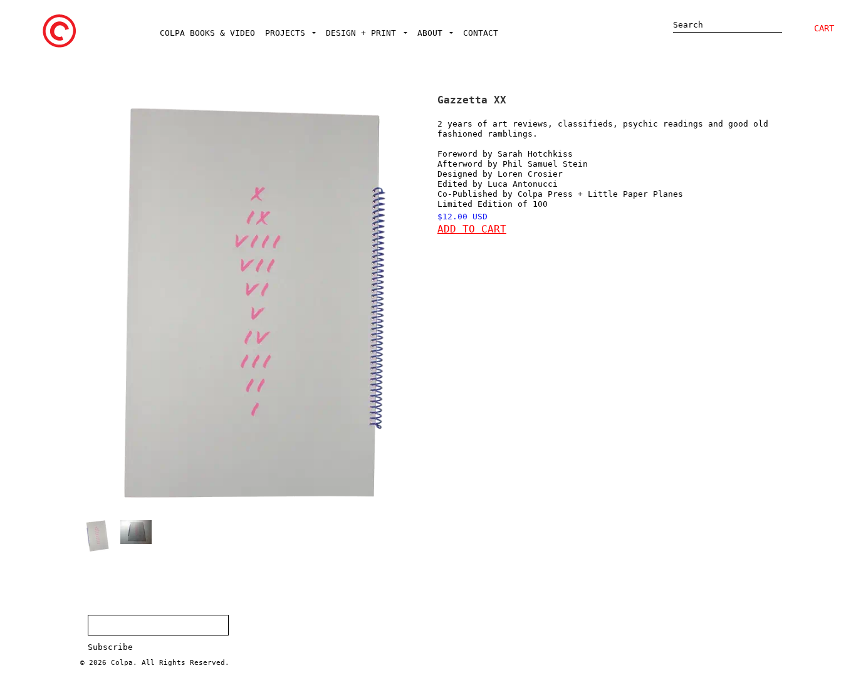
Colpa (122, 663)
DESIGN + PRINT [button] (363, 33)
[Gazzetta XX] (97, 536)
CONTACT (480, 33)
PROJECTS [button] (287, 33)
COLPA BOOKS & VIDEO (207, 33)
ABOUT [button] (432, 33)
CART (824, 28)
